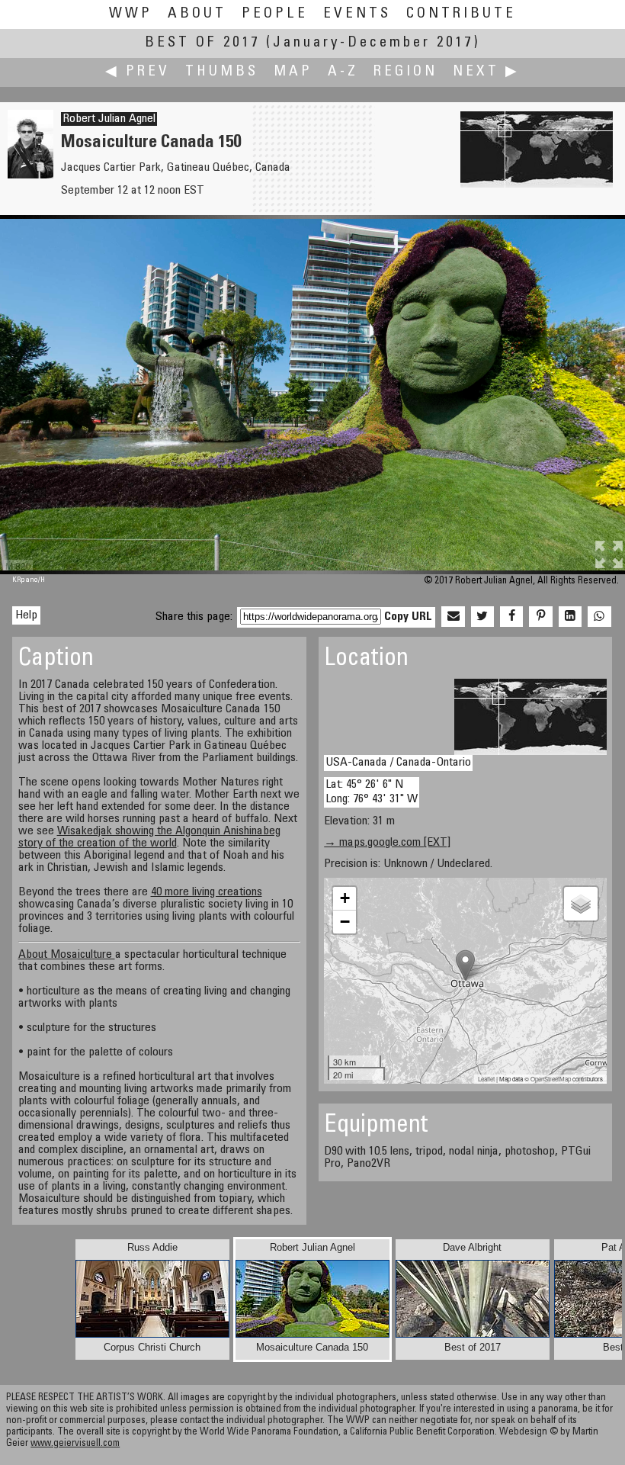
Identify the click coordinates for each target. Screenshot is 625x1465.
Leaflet (486, 1079)
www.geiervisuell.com (75, 1444)
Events (357, 14)
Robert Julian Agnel (108, 119)
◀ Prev (137, 72)
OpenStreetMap (550, 1079)
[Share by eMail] (452, 617)
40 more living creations (206, 892)
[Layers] (581, 903)
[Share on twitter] (482, 617)
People (275, 14)
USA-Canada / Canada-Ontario (398, 763)
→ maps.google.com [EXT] (387, 843)
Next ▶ (486, 72)
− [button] (345, 921)
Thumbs (221, 72)
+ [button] (345, 898)
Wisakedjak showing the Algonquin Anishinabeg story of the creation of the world (149, 837)
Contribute (461, 14)
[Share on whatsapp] (599, 617)
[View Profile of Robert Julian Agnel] (30, 175)
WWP (130, 14)
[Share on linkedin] (570, 617)
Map (293, 72)
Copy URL (408, 617)
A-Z (343, 72)
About (197, 14)
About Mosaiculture (66, 955)
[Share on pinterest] (540, 617)
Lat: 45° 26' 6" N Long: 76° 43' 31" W (371, 792)
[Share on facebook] (511, 617)
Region (405, 72)
